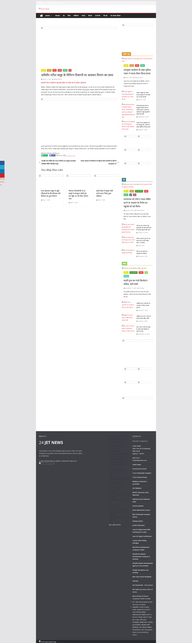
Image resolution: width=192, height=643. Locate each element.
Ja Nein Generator (138, 525)
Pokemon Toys (114, 477)
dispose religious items (116, 462)
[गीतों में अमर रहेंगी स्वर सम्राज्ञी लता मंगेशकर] (128, 254)
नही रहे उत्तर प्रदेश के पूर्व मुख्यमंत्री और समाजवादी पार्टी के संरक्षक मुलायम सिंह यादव (143, 228)
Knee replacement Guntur (141, 510)
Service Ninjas (113, 449)
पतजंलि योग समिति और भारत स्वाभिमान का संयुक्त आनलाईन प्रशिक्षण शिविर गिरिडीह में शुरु (58, 162)
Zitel (110, 522)
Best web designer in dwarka (118, 436)
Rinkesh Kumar (58, 79)
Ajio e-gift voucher (115, 525)
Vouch (144, 469)
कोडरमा (54, 70)
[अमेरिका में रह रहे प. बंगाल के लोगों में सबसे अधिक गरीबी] (128, 319)
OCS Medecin (137, 488)
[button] (51, 15)
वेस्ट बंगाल (126, 276)
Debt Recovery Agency (116, 446)
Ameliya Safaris (137, 521)
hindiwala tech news (115, 487)
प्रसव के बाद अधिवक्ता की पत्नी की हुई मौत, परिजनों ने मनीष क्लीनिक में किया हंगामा (143, 125)
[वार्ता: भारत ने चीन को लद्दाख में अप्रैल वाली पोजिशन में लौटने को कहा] (128, 330)
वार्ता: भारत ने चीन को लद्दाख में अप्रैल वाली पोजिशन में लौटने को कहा (143, 329)
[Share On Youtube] (2, 175)
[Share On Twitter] (2, 167)
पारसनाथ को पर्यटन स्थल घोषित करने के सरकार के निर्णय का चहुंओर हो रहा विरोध (137, 202)
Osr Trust (112, 504)
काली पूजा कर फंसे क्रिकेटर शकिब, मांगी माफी (136, 282)
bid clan (111, 444)
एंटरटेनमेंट (97, 16)
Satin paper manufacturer (117, 469)
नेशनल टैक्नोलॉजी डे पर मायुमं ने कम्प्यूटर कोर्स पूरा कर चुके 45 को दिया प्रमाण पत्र (78, 194)
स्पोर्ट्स (83, 16)
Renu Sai (135, 596)
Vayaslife (135, 607)
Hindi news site (114, 507)
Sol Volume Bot (137, 585)
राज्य (135, 195)
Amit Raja (141, 288)
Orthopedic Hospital (144, 473)
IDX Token (135, 589)
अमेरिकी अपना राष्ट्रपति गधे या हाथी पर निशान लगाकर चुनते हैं (143, 305)
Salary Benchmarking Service (118, 479)
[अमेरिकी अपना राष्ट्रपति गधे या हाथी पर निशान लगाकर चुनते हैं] (128, 307)
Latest (43, 70)
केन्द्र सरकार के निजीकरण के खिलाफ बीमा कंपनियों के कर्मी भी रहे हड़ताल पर (98, 162)
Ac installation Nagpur (116, 457)
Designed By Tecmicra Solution (119, 439)
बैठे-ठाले (105, 16)
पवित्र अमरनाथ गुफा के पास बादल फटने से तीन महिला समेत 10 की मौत (143, 240)
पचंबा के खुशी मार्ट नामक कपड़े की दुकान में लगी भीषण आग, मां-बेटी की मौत (143, 95)
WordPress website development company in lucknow (141, 556)
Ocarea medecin (138, 506)
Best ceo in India (114, 489)
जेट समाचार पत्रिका (115, 16)
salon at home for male (116, 441)
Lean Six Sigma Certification (142, 536)
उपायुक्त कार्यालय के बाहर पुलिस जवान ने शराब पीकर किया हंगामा (137, 71)
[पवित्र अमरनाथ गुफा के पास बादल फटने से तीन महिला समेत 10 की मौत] (128, 242)
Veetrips (135, 581)
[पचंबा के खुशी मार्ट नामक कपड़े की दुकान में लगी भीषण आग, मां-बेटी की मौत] (128, 96)
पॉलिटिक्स (76, 16)
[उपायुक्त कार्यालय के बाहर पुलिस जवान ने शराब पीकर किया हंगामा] (137, 59)
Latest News (136, 464)
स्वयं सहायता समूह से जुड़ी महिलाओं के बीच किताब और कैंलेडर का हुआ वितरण (51, 193)
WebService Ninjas (115, 451)
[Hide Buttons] (2, 179)
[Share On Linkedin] (2, 171)
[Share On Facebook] (2, 163)
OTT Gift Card (137, 602)
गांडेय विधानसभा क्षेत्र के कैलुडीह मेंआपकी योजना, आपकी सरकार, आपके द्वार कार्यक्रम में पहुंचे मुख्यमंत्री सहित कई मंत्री (143, 110)
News (49, 70)
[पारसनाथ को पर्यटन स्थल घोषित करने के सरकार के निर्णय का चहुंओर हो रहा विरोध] (137, 185)
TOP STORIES (139, 191)
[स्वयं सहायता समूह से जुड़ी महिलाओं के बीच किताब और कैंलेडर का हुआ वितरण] (51, 176)
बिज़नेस (90, 16)
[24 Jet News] (41, 15)
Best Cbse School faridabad (141, 577)
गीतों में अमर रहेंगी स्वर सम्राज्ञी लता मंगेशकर (141, 252)
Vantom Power (142, 477)
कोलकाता (57, 16)
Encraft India (113, 492)
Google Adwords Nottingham (118, 454)
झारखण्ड (47, 16)
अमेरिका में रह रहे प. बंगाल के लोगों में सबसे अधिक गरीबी (143, 317)
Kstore (143, 604)
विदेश (69, 16)
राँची (70, 70)
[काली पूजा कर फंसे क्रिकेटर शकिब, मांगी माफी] (137, 268)
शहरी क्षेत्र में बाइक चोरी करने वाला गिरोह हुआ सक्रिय (104, 193)
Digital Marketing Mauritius (117, 459)
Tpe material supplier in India (118, 510)
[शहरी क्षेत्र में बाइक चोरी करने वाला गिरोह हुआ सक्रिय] (106, 176)
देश (64, 16)
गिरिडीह (59, 70)
